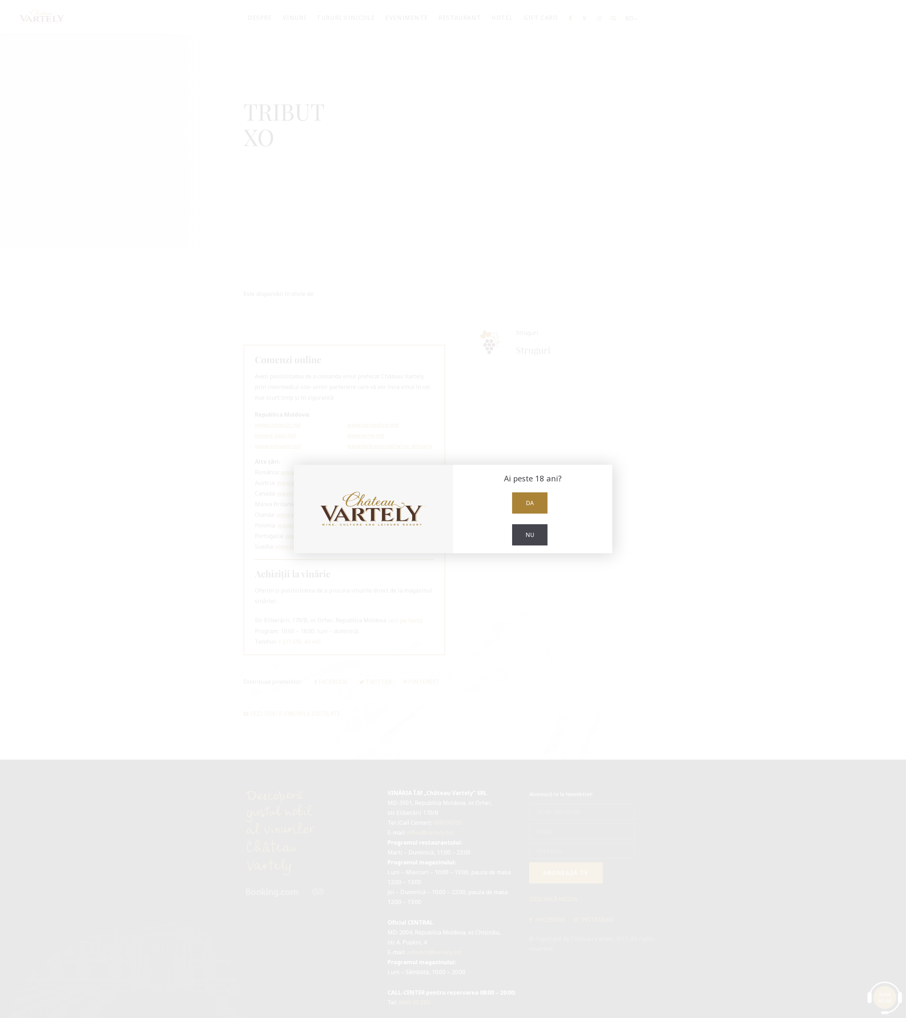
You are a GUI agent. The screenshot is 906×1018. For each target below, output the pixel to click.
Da (530, 503)
